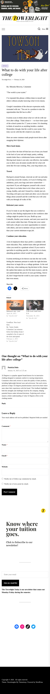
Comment (6, 426)
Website (5, 467)
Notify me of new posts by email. (16, 484)
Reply (4, 403)
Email (5, 456)
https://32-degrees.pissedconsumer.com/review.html (26, 386)
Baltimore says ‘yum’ (14, 311)
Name (5, 445)
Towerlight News (6, 79)
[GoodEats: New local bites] (16, 331)
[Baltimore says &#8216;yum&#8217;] (15, 305)
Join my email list (10, 583)
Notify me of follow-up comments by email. (20, 479)
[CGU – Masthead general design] (25, 1)
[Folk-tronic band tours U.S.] (35, 305)
